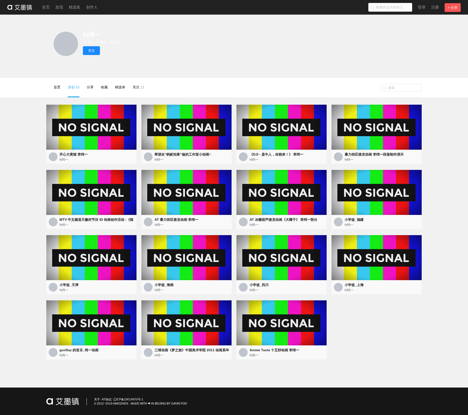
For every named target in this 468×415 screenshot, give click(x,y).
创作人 (92, 7)
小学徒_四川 (259, 285)
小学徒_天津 (68, 285)
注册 (435, 7)
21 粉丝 (101, 42)
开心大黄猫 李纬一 (73, 154)
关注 (138, 87)
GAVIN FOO (179, 403)
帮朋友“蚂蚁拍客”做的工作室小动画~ (183, 154)
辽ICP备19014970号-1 (128, 399)
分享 (90, 87)
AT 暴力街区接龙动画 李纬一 (176, 219)
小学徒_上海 (354, 285)
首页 (46, 7)
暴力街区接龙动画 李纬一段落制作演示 (374, 154)
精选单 (120, 87)
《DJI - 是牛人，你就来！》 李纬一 (276, 154)
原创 (73, 87)
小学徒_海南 (164, 285)
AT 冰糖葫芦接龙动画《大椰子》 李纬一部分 (283, 219)
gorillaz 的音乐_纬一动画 (78, 350)
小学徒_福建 (354, 219)
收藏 (104, 87)
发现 (59, 7)
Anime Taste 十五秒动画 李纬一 (274, 350)
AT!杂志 (107, 399)
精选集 (74, 7)
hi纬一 (63, 159)
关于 (97, 399)
